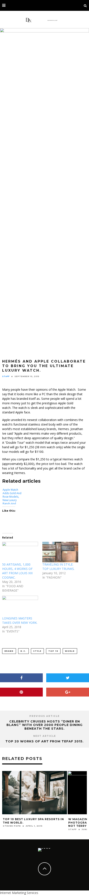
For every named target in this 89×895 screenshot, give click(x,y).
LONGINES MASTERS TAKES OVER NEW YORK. (19, 620)
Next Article (44, 736)
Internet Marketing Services (19, 893)
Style (37, 651)
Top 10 (53, 651)
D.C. (23, 651)
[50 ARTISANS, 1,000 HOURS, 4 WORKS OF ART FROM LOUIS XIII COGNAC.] (20, 552)
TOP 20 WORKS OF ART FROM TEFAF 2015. (44, 741)
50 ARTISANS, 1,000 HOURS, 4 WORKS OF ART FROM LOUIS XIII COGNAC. (17, 570)
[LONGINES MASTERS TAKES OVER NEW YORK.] (20, 606)
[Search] (85, 5)
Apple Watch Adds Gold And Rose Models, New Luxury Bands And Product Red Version (12, 496)
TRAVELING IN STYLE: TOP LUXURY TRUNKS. (58, 566)
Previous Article (44, 716)
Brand (9, 651)
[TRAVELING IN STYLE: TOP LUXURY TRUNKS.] (60, 552)
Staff (6, 376)
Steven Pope (12, 826)
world (70, 651)
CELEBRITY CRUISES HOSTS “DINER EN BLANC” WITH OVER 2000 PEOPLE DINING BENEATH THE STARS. (44, 725)
